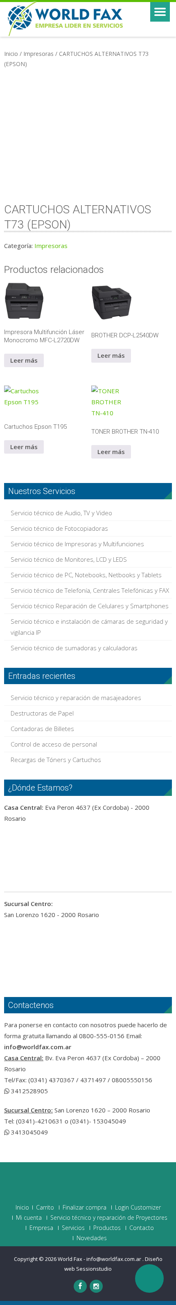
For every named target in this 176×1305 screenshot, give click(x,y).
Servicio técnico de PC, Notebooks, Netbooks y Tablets (86, 575)
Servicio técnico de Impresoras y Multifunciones (77, 544)
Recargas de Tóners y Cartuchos (56, 760)
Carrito (45, 1207)
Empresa (41, 1228)
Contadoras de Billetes (42, 729)
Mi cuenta (29, 1218)
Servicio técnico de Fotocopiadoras (59, 528)
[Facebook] (80, 1286)
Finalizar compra (84, 1207)
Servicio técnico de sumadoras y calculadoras (74, 648)
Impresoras (38, 54)
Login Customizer (138, 1207)
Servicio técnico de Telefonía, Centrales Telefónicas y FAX (90, 590)
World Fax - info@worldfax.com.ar (100, 1259)
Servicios (73, 1228)
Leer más (24, 360)
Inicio (11, 54)
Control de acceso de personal (54, 744)
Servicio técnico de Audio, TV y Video (61, 513)
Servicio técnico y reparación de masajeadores (76, 697)
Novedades (92, 1238)
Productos (107, 1228)
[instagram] (96, 1286)
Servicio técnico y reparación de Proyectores (108, 1218)
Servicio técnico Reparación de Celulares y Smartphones (90, 606)
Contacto (141, 1228)
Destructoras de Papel (42, 713)
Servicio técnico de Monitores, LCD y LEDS (69, 559)
